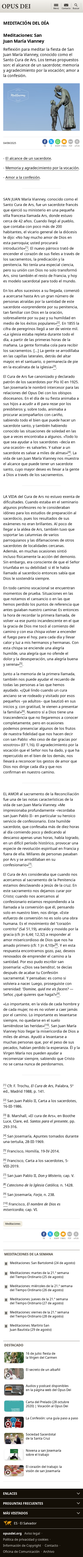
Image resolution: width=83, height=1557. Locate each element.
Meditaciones (12, 1223)
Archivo (48, 1551)
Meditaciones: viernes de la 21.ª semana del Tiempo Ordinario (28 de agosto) (39, 1314)
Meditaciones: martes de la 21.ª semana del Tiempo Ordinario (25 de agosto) (39, 1275)
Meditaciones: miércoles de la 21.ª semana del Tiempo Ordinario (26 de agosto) (41, 1288)
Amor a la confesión (22, 177)
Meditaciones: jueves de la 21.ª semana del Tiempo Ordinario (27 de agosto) (39, 1301)
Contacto (51, 1545)
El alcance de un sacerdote (28, 158)
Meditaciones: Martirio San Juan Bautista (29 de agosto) (31, 1327)
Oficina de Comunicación (21, 1551)
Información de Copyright (22, 1545)
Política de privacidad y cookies (25, 1539)
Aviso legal (32, 1533)
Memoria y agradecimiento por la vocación (42, 167)
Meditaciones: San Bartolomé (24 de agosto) (42, 1263)
